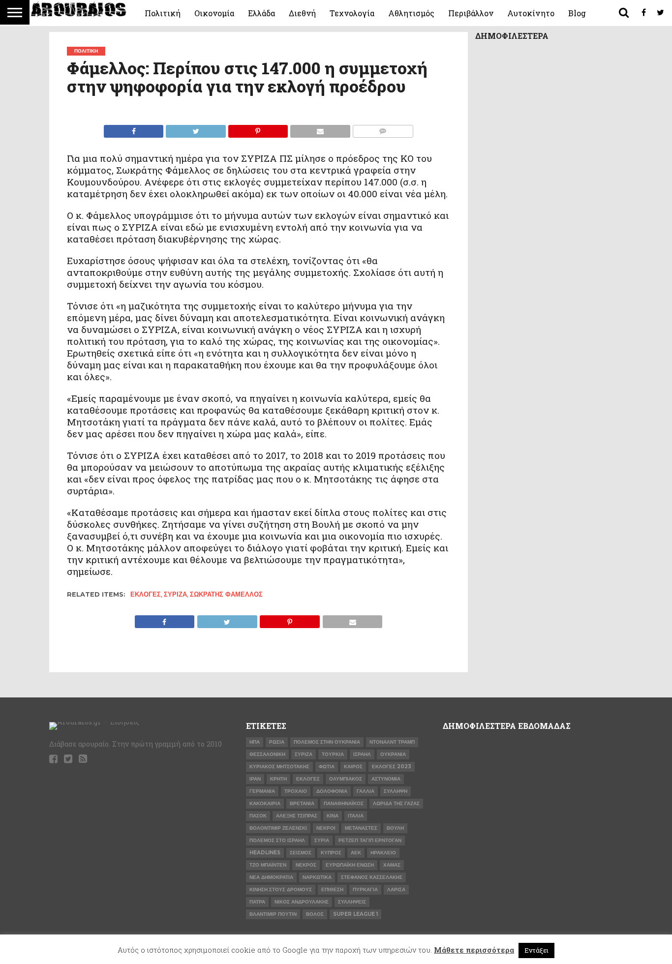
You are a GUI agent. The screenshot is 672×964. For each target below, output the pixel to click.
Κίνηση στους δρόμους (280, 889)
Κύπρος (331, 852)
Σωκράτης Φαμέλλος (226, 594)
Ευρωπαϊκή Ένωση (350, 865)
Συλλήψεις (352, 902)
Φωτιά (327, 766)
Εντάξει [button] (536, 950)
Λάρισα (396, 889)
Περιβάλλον (470, 13)
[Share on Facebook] (134, 128)
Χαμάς (391, 865)
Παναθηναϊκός (344, 803)
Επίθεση (332, 889)
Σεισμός (300, 852)
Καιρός (353, 766)
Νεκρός (306, 865)
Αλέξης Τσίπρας (296, 816)
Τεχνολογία (352, 13)
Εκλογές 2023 (391, 766)
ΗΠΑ (254, 742)
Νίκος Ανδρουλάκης (302, 902)
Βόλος (315, 914)
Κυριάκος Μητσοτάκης (279, 766)
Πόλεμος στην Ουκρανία (327, 742)
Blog (577, 13)
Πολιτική (163, 13)
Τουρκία (333, 754)
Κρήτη (278, 779)
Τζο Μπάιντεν (267, 865)
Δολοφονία (331, 791)
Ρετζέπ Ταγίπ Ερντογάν (369, 840)
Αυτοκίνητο (530, 13)
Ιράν (255, 779)
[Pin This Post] (258, 128)
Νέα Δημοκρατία (271, 877)
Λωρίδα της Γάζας (396, 803)
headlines (264, 852)
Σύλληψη (395, 791)
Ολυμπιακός (345, 779)
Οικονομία (214, 13)
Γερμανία (262, 791)
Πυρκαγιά (365, 889)
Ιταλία (356, 816)
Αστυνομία (385, 779)
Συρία (321, 840)
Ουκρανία (393, 754)
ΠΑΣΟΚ (258, 816)
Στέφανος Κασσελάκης (371, 877)
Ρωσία (276, 742)
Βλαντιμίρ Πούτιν (273, 914)
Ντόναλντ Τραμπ (392, 742)
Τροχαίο (295, 791)
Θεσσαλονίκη (267, 754)
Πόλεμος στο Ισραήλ (277, 840)
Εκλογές (145, 594)
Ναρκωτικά (317, 877)
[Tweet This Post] (195, 128)
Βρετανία (302, 803)
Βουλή (395, 828)
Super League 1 (355, 914)
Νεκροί (326, 828)
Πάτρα (257, 902)
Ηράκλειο (383, 852)
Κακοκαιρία (264, 803)
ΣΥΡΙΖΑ (175, 594)
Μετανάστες (361, 828)
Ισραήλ (362, 754)
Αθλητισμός (411, 13)
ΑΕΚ (356, 852)
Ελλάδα (261, 13)
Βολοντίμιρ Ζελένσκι (278, 828)
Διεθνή (302, 13)
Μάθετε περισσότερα (474, 950)
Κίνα (332, 816)
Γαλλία (365, 791)
